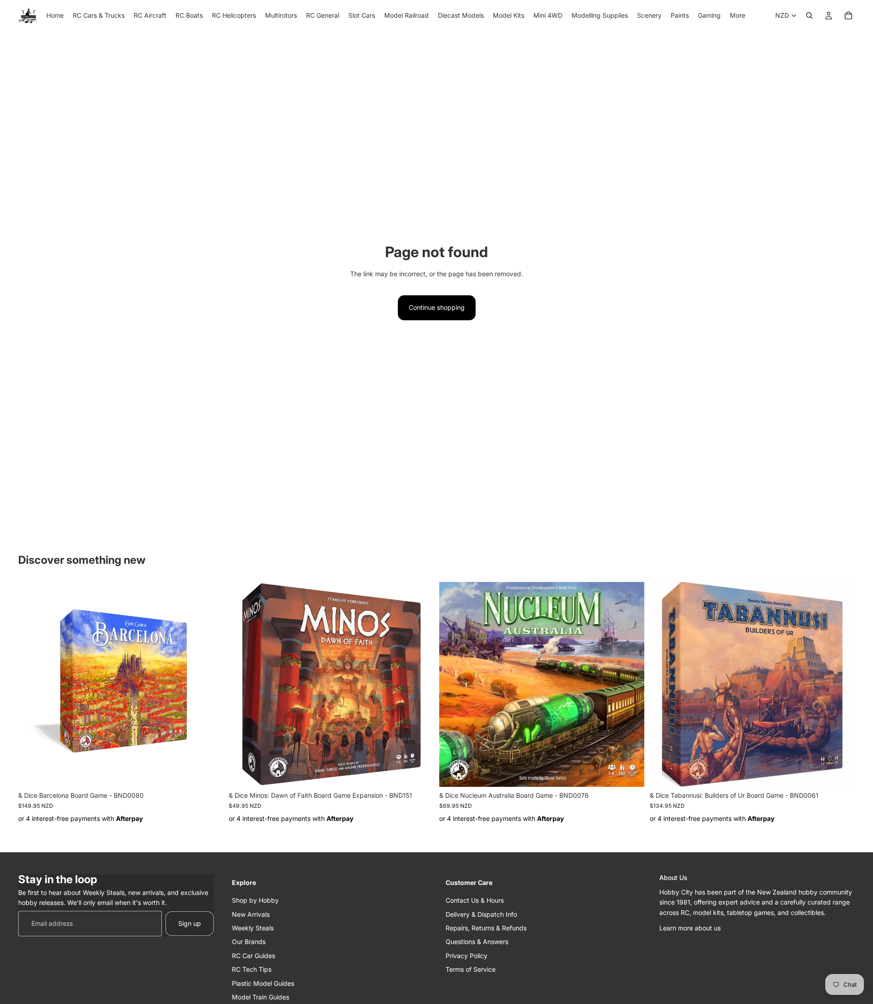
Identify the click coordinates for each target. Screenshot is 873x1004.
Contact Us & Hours (475, 900)
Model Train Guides (260, 996)
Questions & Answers (477, 941)
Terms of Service (471, 969)
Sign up (189, 923)
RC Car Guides (253, 955)
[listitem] (737, 15)
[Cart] (848, 15)
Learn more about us (690, 928)
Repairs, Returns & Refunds (486, 928)
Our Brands (249, 941)
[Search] (809, 15)
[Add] (209, 773)
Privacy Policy (466, 955)
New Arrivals (251, 914)
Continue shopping (437, 307)
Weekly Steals (253, 928)
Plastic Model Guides (263, 983)
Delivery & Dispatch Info (481, 914)
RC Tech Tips (251, 969)
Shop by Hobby (255, 900)
